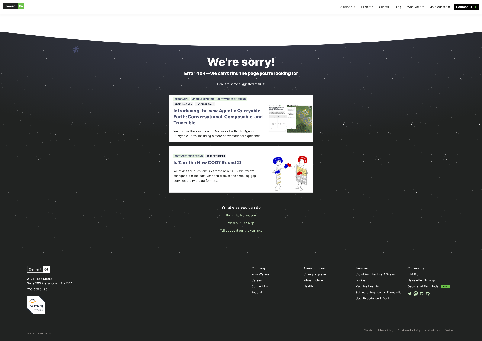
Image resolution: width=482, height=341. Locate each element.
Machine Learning (203, 99)
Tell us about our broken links (241, 230)
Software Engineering (231, 99)
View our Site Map (241, 223)
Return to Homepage (241, 215)
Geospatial (182, 99)
